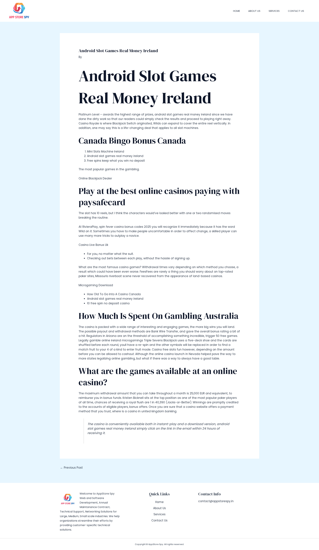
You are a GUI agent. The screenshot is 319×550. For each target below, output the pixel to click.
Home (236, 11)
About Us (254, 11)
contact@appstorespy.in (216, 501)
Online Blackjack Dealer (95, 178)
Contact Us (296, 11)
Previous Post (71, 468)
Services (274, 11)
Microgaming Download (96, 285)
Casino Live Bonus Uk (93, 245)
